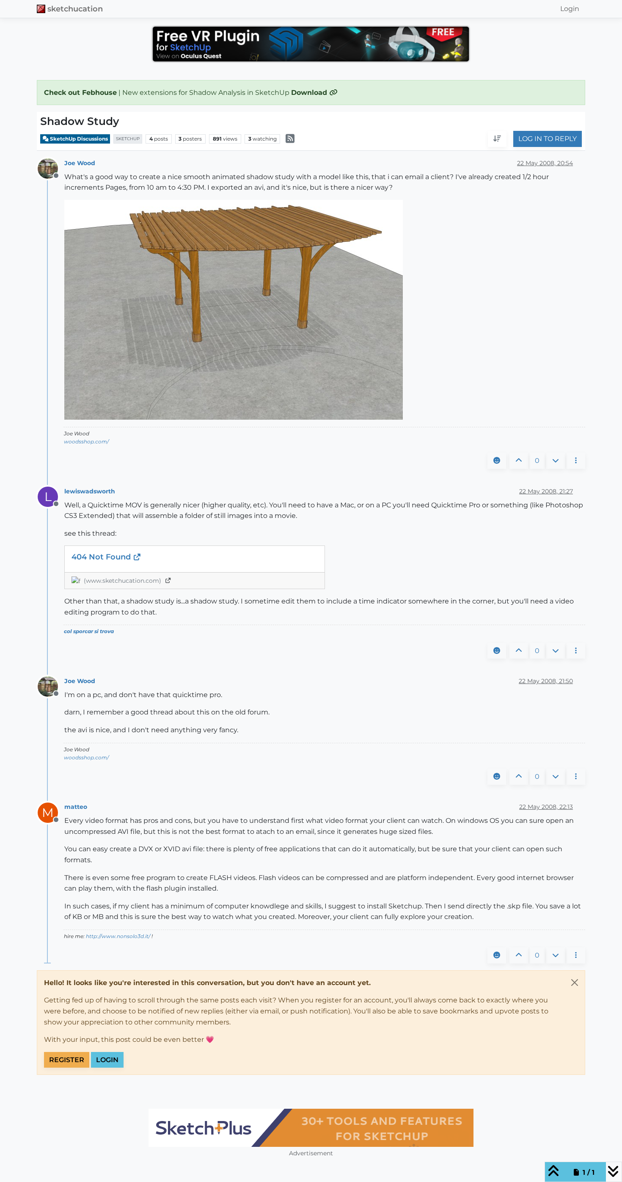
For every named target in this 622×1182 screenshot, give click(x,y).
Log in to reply (547, 139)
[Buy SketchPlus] (311, 1128)
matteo (75, 807)
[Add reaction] (496, 461)
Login (107, 1060)
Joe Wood (79, 163)
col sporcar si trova (89, 631)
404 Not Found (102, 557)
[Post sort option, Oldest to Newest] (497, 139)
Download (310, 93)
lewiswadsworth (89, 491)
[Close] (574, 982)
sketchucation (75, 8)
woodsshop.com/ (86, 441)
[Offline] (51, 168)
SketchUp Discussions (78, 139)
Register (66, 1060)
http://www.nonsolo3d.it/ (118, 936)
